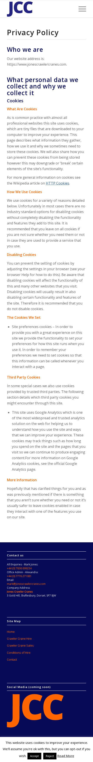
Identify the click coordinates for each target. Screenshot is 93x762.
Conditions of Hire (18, 653)
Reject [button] (50, 756)
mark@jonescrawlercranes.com (26, 584)
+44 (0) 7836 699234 (19, 568)
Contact (12, 659)
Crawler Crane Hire (19, 639)
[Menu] (80, 8)
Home (11, 632)
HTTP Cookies (57, 183)
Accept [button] (34, 756)
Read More (65, 756)
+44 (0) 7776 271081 (19, 576)
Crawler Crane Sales (20, 645)
